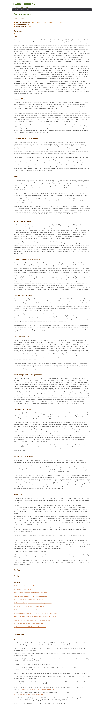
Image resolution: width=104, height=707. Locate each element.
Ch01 (18, 9)
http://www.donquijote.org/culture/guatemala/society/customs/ (30, 592)
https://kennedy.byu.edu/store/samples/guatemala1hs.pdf (29, 623)
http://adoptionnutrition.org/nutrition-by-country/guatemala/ (30, 599)
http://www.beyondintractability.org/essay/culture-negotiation (30, 610)
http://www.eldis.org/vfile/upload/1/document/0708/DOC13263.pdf (32, 620)
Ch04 (28, 9)
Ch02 (22, 9)
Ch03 (25, 9)
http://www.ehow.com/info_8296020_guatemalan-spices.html (30, 627)
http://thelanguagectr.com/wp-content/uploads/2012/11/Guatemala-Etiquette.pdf (35, 613)
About (15, 9)
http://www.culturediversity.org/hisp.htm (24, 586)
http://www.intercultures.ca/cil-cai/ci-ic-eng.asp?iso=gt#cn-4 (30, 606)
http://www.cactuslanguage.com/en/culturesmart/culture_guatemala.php (33, 603)
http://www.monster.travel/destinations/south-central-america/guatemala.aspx (35, 616)
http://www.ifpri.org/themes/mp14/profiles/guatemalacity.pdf (38, 689)
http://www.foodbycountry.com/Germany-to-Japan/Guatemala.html (31, 596)
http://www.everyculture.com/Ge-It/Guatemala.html (27, 589)
